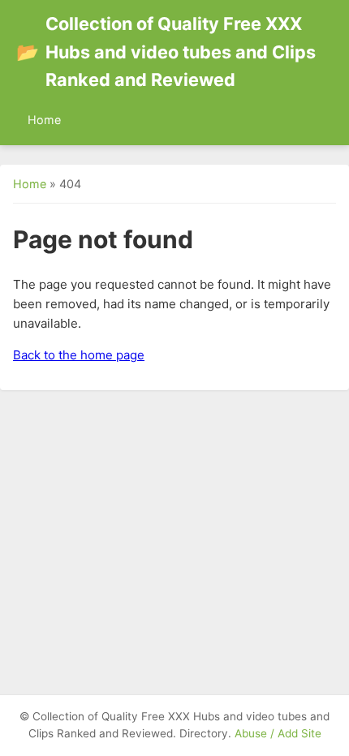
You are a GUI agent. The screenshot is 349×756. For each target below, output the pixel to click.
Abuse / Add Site (278, 733)
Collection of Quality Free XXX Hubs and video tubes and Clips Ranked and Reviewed (166, 51)
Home (44, 120)
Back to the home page (78, 355)
